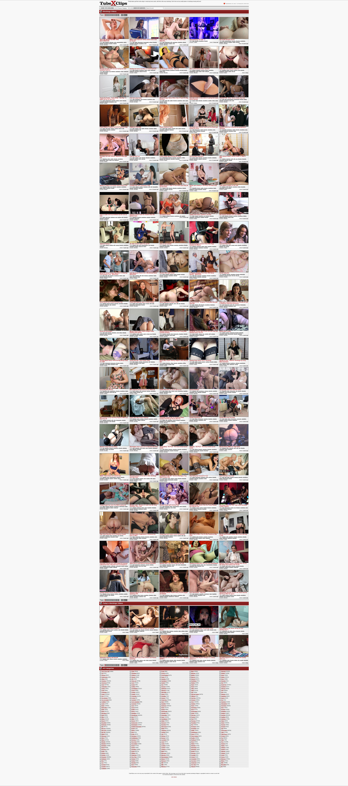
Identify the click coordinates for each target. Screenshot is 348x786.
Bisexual (104, 736)
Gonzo (163, 694)
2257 (172, 776)
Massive (163, 755)
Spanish (223, 694)
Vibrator (223, 751)
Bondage (104, 745)
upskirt (210, 100)
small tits (107, 304)
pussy (104, 100)
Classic (133, 677)
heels (145, 70)
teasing (183, 216)
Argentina (104, 692)
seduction (136, 218)
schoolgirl (118, 566)
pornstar (221, 131)
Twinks (223, 745)
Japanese (163, 730)
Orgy (192, 702)
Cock (132, 683)
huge (116, 364)
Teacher (223, 724)
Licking (163, 747)
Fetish (133, 751)
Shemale (223, 671)
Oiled (192, 690)
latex (232, 217)
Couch (133, 690)
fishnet (112, 595)
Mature (163, 759)
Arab (103, 690)
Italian (162, 728)
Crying (133, 698)
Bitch (103, 738)
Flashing (133, 762)
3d (102, 673)
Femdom (133, 749)
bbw (133, 70)
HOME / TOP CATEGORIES (107, 8)
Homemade (164, 711)
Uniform (223, 747)
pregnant (144, 391)
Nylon (192, 686)
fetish (234, 42)
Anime (103, 688)
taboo (144, 303)
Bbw (103, 717)
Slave (222, 679)
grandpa (234, 392)
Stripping (223, 711)
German (163, 686)
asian (108, 159)
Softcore (223, 688)
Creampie (134, 696)
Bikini (103, 734)
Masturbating (164, 757)
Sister (222, 675)
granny (223, 332)
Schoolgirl (193, 759)
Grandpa (163, 696)
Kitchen (163, 736)
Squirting (223, 702)
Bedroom (104, 724)
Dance (133, 711)
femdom (227, 216)
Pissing (193, 717)
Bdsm (103, 719)
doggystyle (102, 160)
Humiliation (164, 719)
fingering (176, 450)
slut (110, 304)
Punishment (194, 732)
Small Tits (223, 684)
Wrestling (223, 764)
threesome (140, 42)
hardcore (126, 71)
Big (102, 726)
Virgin (222, 755)
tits (140, 129)
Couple (133, 694)
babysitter (242, 274)
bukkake (204, 392)
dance (119, 478)
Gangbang (164, 681)
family (133, 303)
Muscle (193, 677)
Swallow (223, 717)
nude (228, 660)
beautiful (224, 129)
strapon (215, 418)
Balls (103, 709)
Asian (103, 694)
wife (168, 100)
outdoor (235, 70)
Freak (162, 671)
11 (118, 15)
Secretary (193, 761)
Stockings (223, 705)
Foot (132, 764)
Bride (103, 751)
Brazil (103, 747)
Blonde (103, 742)
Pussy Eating (194, 736)
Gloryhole (163, 692)
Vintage (223, 753)
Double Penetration (136, 726)
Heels (162, 707)
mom (104, 128)
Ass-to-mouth (105, 700)
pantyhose (197, 217)
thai (196, 566)
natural (141, 71)
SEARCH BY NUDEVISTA (139, 8)
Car (102, 762)
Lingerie (163, 749)
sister (104, 535)
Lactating (163, 740)
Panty (192, 705)
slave (155, 595)
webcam (111, 42)
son (116, 217)
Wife (222, 762)
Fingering (133, 755)
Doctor (133, 721)
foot (140, 159)
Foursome (134, 766)
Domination (134, 724)
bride (234, 131)
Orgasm (193, 700)
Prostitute (193, 728)
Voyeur (223, 757)
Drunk (133, 728)
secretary (137, 71)
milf (133, 42)
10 (116, 15)
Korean (163, 738)
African (103, 675)
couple (101, 72)
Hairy (162, 702)
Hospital (163, 713)
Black (103, 740)
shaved (191, 159)
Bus (103, 761)
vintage (140, 361)
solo (115, 42)
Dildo (132, 719)
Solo (222, 690)
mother (116, 128)
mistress (225, 217)
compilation (112, 391)
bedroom (153, 70)
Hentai (163, 709)
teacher (224, 363)
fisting (170, 43)
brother (231, 595)
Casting (104, 766)
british (226, 71)
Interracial (164, 726)
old (151, 186)
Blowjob (104, 743)
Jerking (163, 732)
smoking (231, 567)
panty (125, 42)
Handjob (163, 703)
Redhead (193, 740)
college (116, 594)
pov (164, 159)
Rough (193, 751)
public (141, 334)
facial (145, 566)
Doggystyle (134, 722)
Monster (193, 673)
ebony (206, 70)
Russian (193, 753)
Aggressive (105, 677)
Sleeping (223, 681)
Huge (162, 717)
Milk (162, 764)
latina (131, 276)
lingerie (101, 43)
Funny (163, 677)
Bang (103, 711)
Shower (223, 673)
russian (107, 71)
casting (137, 157)
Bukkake (104, 759)
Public (192, 730)
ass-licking (111, 449)
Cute (132, 705)
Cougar (133, 692)
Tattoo (222, 722)
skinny (117, 100)
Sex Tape (193, 764)
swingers (162, 335)
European (133, 736)
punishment (192, 71)
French (163, 673)
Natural (193, 679)
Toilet (222, 740)
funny (144, 246)
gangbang (175, 42)
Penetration (194, 711)
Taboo (222, 721)
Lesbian (163, 745)
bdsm (202, 246)
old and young (183, 70)
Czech (133, 707)
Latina (163, 743)
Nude (192, 684)
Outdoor (193, 703)
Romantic (193, 749)
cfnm (168, 245)
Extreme (133, 740)
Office (192, 688)
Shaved (193, 766)
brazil (106, 334)
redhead (167, 129)
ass (110, 71)
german (183, 274)
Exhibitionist (134, 738)
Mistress (163, 766)
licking (244, 216)
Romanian (193, 747)
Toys (222, 742)
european (106, 392)
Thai (222, 728)
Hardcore (163, 705)
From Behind (164, 675)
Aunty (103, 703)
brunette (106, 72)
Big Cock (104, 730)
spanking (198, 70)
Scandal (193, 755)
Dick (132, 717)
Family (133, 747)
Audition (104, 702)
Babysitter (104, 707)
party (121, 100)
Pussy (192, 734)
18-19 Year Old (105, 671)
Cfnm (132, 671)
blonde (111, 43)
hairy (176, 391)
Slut (222, 683)
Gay (162, 684)
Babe (103, 705)
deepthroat (192, 306)
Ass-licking (104, 698)
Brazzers (104, 749)
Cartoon (104, 764)
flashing (221, 246)
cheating (181, 334)
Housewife (164, 715)
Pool (192, 719)
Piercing (193, 715)
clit (180, 216)
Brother (104, 755)
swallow (202, 217)
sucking (230, 42)
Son (222, 692)
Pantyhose (194, 707)
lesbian (137, 128)
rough (174, 420)
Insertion (163, 724)
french (120, 128)
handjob (180, 42)
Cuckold (133, 700)
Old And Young (195, 694)
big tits (145, 71)
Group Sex (164, 700)
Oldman (193, 696)
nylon (122, 71)
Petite (192, 713)
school (151, 42)
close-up (226, 42)
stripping (214, 157)
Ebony (133, 730)
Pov (192, 724)
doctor (163, 70)
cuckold (137, 275)
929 (122, 15)
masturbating (120, 42)
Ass (103, 696)
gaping (170, 304)
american (204, 276)
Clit (132, 679)
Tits (222, 738)
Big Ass (104, 728)
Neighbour (194, 681)
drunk (175, 274)
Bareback (104, 713)
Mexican (163, 761)
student (148, 217)
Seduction (193, 762)
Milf (162, 762)
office (191, 131)
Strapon (223, 709)
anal (104, 42)
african (194, 70)
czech (131, 392)
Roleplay (193, 745)
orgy (145, 43)
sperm (232, 596)
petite (228, 70)
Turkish (223, 743)
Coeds (133, 684)
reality (171, 100)
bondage (206, 247)
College (133, 686)
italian (245, 99)
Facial (133, 745)
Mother (193, 675)
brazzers (106, 276)
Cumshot (133, 703)
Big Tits (103, 732)
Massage (163, 753)
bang (140, 100)
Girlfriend (163, 688)
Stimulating (224, 703)
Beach (103, 721)
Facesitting (134, 743)
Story (222, 707)
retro (229, 245)
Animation (104, 686)
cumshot (132, 43)
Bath (103, 715)
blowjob (136, 43)
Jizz (162, 734)
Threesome (224, 730)
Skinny (223, 677)
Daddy (133, 709)
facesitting (222, 188)
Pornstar (193, 721)
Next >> (125, 15)
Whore (222, 761)
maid (203, 71)
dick (173, 364)
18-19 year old (112, 392)
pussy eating (228, 188)
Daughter (133, 713)
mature (112, 128)
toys (164, 71)
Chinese (133, 675)
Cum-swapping (135, 702)
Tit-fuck (223, 736)
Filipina (133, 753)
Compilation (134, 688)
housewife (155, 186)
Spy (222, 700)
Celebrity (104, 768)
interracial (167, 42)
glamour (237, 363)
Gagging (163, 679)
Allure (103, 679)
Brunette (104, 757)
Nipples (193, 683)
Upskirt (223, 749)
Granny (163, 698)
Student (223, 713)
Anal (103, 684)
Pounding (193, 722)
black (200, 71)
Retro (192, 742)
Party (192, 709)
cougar (165, 101)
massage (199, 246)
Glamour (163, 690)
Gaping (163, 683)
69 (221, 766)
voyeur (231, 70)
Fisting (133, 761)
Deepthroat (134, 715)
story (184, 100)
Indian (162, 721)
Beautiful (104, 722)
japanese (105, 159)
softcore (207, 71)
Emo (132, 732)
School (193, 757)
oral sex (238, 42)
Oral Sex (193, 698)
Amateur (104, 681)
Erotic (133, 734)
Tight (222, 732)
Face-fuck (134, 742)
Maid (162, 751)
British (103, 753)
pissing (203, 361)
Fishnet (133, 759)
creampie (228, 159)
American (104, 683)
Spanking (223, 696)
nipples (115, 43)
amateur (107, 42)
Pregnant (193, 726)
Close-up (133, 681)
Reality (193, 738)
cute (239, 70)
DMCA (175, 776)
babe (136, 42)
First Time (134, 757)
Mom (192, 671)
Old (192, 692)
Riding (192, 743)
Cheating (133, 673)
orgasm (123, 420)
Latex (162, 742)
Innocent (163, 722)
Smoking (223, 686)
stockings (106, 43)
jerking (183, 631)
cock (187, 100)
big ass (233, 71)
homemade (146, 42)
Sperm (223, 698)
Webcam (223, 759)
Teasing (223, 726)
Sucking (223, 715)
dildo (175, 660)
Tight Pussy (224, 734)
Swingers (223, 719)
